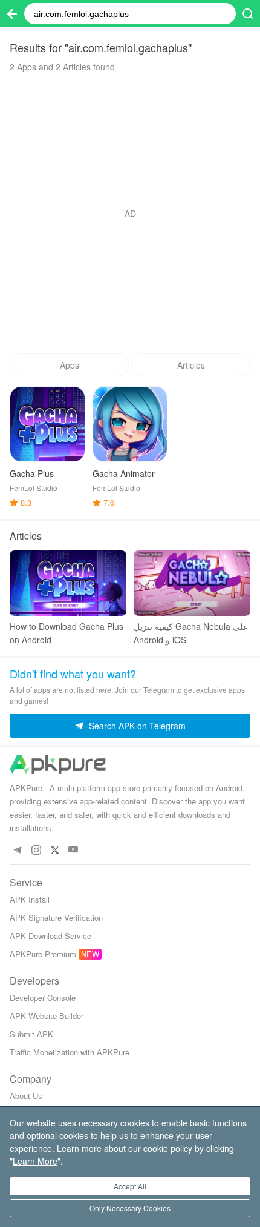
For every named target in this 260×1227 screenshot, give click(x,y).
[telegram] (17, 849)
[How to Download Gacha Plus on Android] (68, 583)
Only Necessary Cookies (130, 1208)
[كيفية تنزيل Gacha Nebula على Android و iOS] (192, 583)
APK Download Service (50, 935)
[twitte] (54, 849)
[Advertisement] (130, 213)
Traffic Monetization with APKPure (69, 1052)
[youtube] (73, 849)
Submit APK (31, 1034)
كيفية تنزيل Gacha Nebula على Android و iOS (191, 633)
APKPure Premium (43, 954)
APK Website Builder (46, 1015)
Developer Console (43, 997)
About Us (26, 1096)
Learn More (35, 1161)
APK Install (30, 899)
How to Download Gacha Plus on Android (66, 633)
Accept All (130, 1186)
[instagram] (36, 849)
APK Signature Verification (56, 917)
